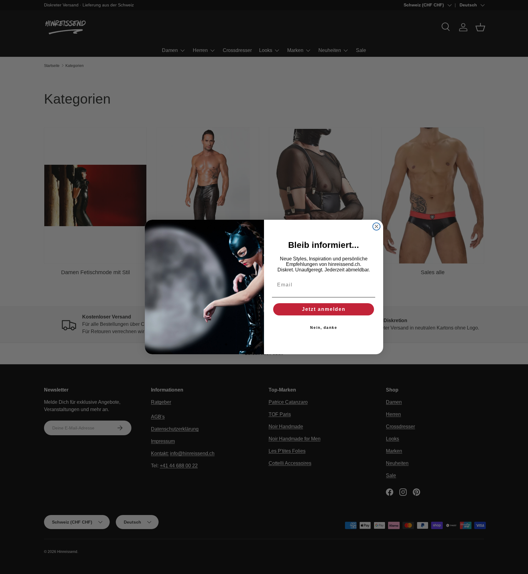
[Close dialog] (376, 226)
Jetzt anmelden (324, 309)
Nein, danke (323, 328)
